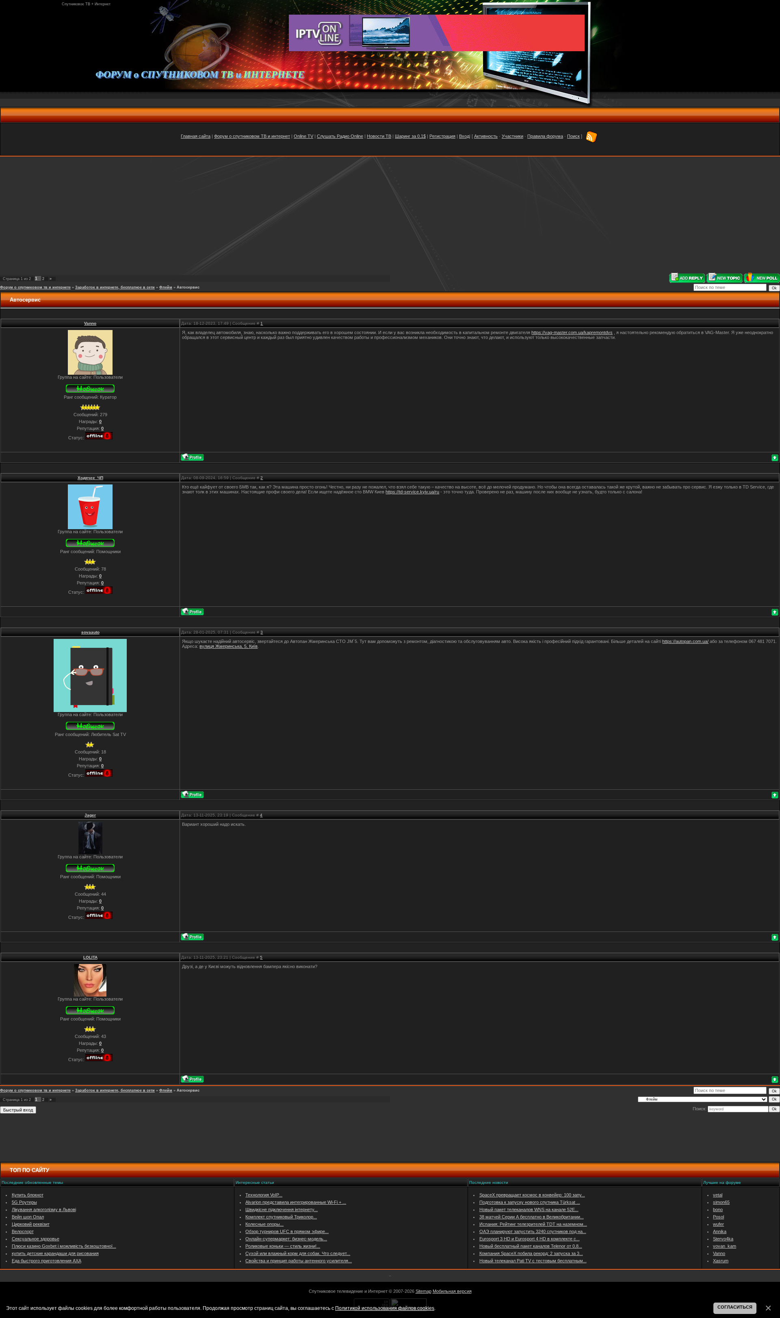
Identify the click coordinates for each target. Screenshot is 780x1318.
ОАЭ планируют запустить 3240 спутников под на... (532, 1231)
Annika (719, 1231)
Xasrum (720, 1260)
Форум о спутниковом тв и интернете (35, 287)
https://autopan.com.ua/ (685, 641)
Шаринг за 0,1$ (410, 136)
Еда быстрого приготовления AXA (46, 1260)
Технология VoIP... (263, 1194)
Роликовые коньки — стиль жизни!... (282, 1246)
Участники (512, 136)
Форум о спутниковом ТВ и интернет (252, 136)
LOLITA (90, 957)
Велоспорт (23, 1231)
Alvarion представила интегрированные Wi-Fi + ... (295, 1202)
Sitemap (423, 1291)
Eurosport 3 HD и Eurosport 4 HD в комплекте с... (529, 1238)
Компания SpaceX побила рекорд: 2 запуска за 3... (531, 1253)
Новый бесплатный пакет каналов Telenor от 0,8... (530, 1246)
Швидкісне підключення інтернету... (281, 1209)
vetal (717, 1194)
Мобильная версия (452, 1291)
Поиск (573, 136)
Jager (90, 815)
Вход (464, 136)
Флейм (165, 287)
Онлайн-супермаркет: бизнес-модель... (286, 1238)
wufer (718, 1224)
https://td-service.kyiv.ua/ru (412, 491)
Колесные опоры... (264, 1224)
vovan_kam (724, 1246)
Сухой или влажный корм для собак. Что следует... (297, 1253)
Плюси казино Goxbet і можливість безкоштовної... (64, 1246)
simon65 (721, 1202)
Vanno (90, 323)
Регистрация (442, 136)
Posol (718, 1216)
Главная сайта (195, 136)
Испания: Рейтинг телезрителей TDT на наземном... (533, 1224)
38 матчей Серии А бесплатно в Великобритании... (531, 1216)
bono (718, 1209)
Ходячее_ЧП (90, 478)
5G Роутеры (24, 1202)
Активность (486, 136)
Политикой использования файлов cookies (384, 1308)
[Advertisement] (390, 214)
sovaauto (90, 632)
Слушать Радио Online (340, 136)
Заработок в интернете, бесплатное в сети (115, 287)
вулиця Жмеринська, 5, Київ (228, 646)
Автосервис (188, 287)
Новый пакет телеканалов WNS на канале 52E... (528, 1209)
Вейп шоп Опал (28, 1216)
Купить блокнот (27, 1194)
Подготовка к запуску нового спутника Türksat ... (529, 1202)
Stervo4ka (723, 1238)
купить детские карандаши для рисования (55, 1253)
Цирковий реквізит (31, 1224)
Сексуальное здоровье (35, 1238)
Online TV (303, 136)
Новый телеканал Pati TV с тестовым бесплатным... (533, 1260)
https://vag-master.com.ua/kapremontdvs (572, 332)
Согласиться (734, 1307)
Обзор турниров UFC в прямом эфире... (287, 1231)
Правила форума (545, 136)
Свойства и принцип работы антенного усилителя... (298, 1260)
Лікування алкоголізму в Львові (44, 1209)
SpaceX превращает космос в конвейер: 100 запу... (532, 1194)
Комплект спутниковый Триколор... (281, 1216)
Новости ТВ (379, 136)
